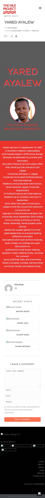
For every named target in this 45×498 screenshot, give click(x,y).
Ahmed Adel (23, 323)
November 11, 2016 (20, 31)
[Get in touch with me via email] (16, 289)
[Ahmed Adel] (22, 318)
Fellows (35, 31)
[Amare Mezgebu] (22, 342)
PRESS (41, 467)
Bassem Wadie (23, 311)
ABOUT (41, 465)
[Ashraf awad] (22, 330)
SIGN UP (40, 473)
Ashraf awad (22, 335)
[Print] (17, 36)
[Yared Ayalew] (22, 15)
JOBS (41, 470)
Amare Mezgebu (22, 346)
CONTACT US (38, 476)
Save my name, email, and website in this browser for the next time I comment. (22, 410)
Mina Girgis (12, 28)
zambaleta (39, 484)
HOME (41, 462)
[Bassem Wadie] (22, 307)
